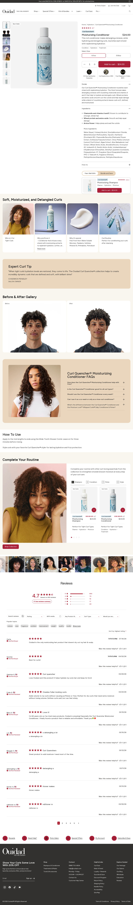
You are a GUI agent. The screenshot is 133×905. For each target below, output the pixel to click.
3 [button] (66, 823)
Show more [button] (77, 626)
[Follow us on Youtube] (20, 887)
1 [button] (58, 823)
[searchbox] (14, 616)
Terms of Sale (125, 901)
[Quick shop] (94, 510)
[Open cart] (129, 5)
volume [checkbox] (10, 626)
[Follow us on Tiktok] (15, 887)
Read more (41, 249)
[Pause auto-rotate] (129, 1)
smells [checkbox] (69, 626)
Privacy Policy (115, 901)
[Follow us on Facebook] (10, 887)
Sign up (29, 878)
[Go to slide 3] (76, 537)
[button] (3, 564)
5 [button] (74, 823)
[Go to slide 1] (71, 537)
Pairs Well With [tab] (90, 173)
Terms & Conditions (102, 901)
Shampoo (77, 482)
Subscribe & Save (124, 838)
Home (84, 25)
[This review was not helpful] (124, 649)
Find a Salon (54, 838)
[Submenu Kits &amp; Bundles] (73, 11)
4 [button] (70, 823)
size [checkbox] (16, 626)
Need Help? (32, 838)
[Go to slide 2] (74, 537)
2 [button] (62, 823)
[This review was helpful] (120, 649)
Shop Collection (11, 547)
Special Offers (77, 838)
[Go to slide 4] (79, 537)
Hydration (90, 25)
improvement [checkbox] (43, 626)
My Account (100, 838)
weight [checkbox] (53, 626)
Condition (92, 482)
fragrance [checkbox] (24, 626)
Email (4, 878)
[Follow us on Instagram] (5, 887)
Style (120, 482)
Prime (106, 482)
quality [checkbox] (61, 626)
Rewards (12, 838)
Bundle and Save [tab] (107, 173)
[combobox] (35, 616)
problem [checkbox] (33, 626)
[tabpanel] (106, 185)
